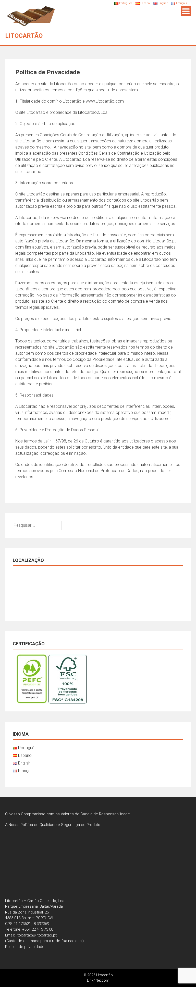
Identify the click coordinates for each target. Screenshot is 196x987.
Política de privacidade (24, 946)
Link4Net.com (98, 980)
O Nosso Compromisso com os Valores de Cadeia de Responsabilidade (68, 814)
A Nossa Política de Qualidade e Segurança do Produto (52, 824)
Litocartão (24, 35)
